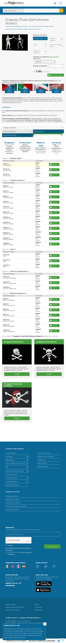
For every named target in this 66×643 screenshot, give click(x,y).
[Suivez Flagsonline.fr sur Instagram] (37, 566)
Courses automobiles (11, 474)
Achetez (16, 374)
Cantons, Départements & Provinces (16, 464)
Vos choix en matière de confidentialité (42, 641)
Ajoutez (55, 164)
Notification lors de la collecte (16, 641)
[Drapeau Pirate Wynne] (49, 354)
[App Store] (43, 589)
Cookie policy (38, 610)
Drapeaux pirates (42, 463)
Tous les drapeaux (11, 453)
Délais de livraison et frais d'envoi (15, 607)
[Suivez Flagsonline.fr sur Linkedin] (45, 566)
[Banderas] (24, 566)
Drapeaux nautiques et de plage (14, 471)
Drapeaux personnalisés (12, 485)
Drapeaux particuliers (11, 481)
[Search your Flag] (61, 11)
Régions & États (10, 460)
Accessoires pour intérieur (13, 499)
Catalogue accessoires (13, 492)
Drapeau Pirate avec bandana (13, 385)
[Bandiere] (7, 566)
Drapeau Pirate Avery (13, 342)
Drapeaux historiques (11, 478)
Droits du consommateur (13, 610)
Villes (7, 467)
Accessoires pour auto (12, 509)
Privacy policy (38, 607)
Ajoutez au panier (56, 75)
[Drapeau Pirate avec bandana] (17, 397)
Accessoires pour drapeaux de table (16, 506)
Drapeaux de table (43, 466)
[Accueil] (13, 3)
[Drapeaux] (18, 566)
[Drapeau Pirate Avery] (17, 354)
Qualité (37, 604)
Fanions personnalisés (44, 453)
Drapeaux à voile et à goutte (45, 456)
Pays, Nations (9, 456)
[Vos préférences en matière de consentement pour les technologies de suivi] (63, 640)
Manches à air (41, 460)
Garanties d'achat (10, 604)
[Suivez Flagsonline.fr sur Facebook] (54, 566)
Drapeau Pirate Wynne (46, 342)
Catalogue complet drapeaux (15, 448)
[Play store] (44, 583)
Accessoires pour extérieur (13, 503)
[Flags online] (12, 566)
